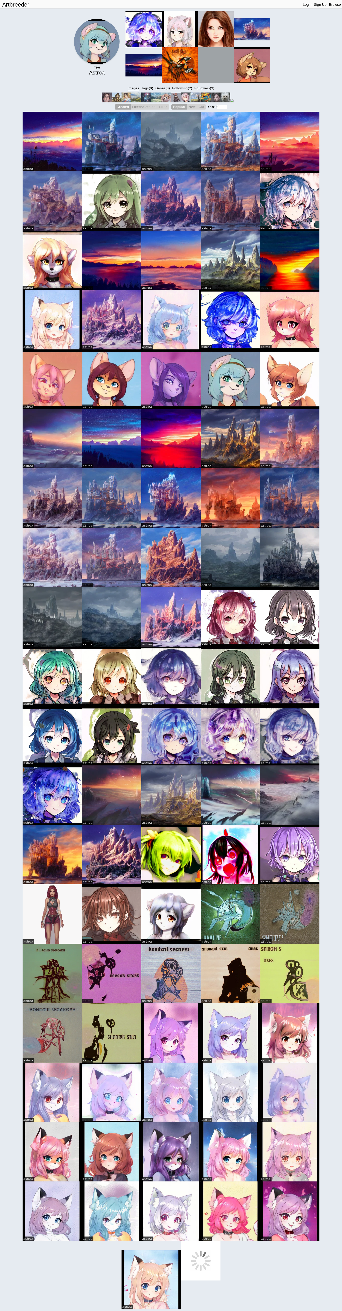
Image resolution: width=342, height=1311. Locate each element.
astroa (28, 169)
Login (307, 5)
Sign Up (320, 5)
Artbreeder (15, 4)
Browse (335, 5)
